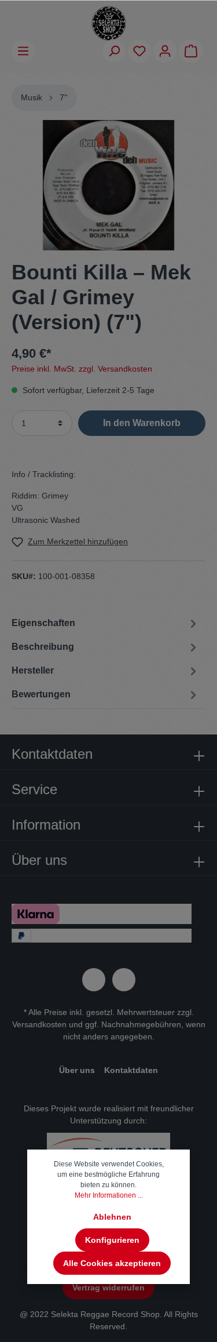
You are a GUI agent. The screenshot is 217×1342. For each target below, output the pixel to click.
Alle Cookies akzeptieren (112, 1263)
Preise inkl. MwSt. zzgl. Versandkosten (82, 368)
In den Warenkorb (142, 423)
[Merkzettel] (139, 51)
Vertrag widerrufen (108, 1287)
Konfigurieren (112, 1240)
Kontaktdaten (131, 1070)
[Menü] (23, 51)
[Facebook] (93, 979)
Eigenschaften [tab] (43, 623)
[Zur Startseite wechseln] (108, 23)
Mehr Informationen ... (109, 1195)
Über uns (77, 1070)
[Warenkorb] (191, 51)
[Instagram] (123, 979)
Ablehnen (112, 1216)
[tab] (106, 646)
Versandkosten (39, 1024)
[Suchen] (114, 51)
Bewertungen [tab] (41, 694)
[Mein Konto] (164, 51)
